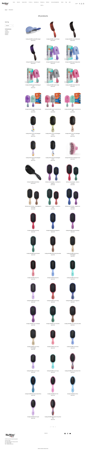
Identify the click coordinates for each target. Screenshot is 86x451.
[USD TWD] (76, 3)
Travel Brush (36, 2)
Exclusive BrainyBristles (55, 2)
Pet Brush (47, 2)
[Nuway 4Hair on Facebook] (65, 434)
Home (14, 2)
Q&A (69, 2)
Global (42, 5)
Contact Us (46, 433)
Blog (66, 2)
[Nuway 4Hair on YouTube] (70, 434)
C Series (30, 2)
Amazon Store (24, 2)
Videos (62, 2)
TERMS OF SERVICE (40, 448)
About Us (18, 2)
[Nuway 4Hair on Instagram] (67, 434)
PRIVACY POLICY (46, 448)
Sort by (7, 22)
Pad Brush (42, 2)
